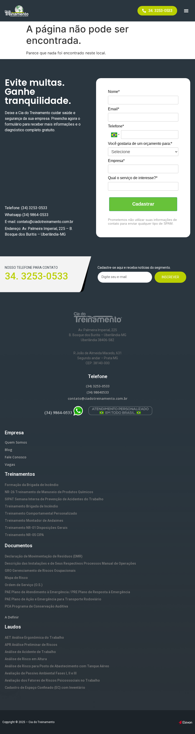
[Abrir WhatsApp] (183, 722)
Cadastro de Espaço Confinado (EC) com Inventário (45, 687)
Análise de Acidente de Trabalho (30, 652)
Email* (113, 109)
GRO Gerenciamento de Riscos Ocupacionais (40, 570)
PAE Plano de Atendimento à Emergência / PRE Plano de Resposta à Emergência (67, 592)
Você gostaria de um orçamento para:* (140, 144)
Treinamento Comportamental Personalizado (41, 513)
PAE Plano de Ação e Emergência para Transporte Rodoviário (53, 599)
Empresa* (116, 161)
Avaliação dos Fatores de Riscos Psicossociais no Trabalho (52, 680)
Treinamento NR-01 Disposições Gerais (36, 528)
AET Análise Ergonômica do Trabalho (34, 637)
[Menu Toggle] (186, 10)
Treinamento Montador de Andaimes (34, 520)
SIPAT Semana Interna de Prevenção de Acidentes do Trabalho (54, 499)
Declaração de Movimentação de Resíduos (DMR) (44, 556)
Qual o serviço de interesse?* (132, 178)
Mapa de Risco (16, 578)
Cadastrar (143, 204)
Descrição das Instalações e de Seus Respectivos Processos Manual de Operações (70, 563)
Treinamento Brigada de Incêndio (31, 506)
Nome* (114, 92)
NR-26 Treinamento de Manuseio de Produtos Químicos (49, 492)
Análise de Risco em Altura (26, 659)
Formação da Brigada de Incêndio (31, 485)
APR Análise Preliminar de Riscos (31, 645)
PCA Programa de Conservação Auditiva (36, 606)
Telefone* (116, 126)
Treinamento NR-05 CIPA (24, 535)
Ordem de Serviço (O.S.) (24, 585)
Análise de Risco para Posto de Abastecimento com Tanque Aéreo (57, 666)
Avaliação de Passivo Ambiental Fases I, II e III (41, 673)
